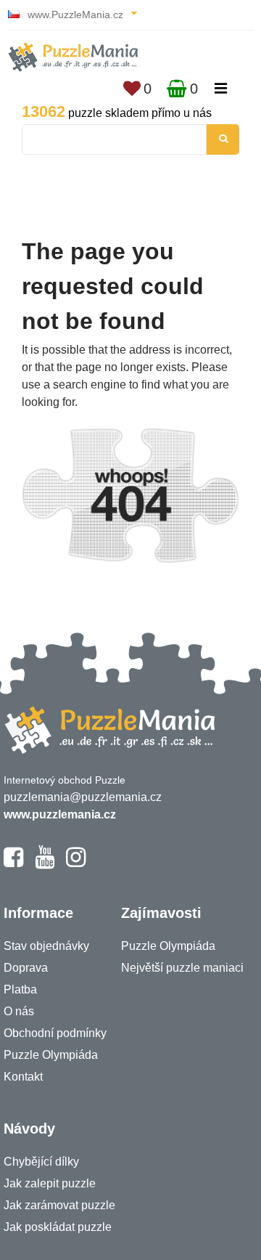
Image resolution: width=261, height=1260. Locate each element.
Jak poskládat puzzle (58, 1227)
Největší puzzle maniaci (182, 968)
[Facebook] (13, 863)
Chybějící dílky (41, 1161)
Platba (20, 989)
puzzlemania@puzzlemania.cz (83, 797)
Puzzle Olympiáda (51, 1055)
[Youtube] (44, 863)
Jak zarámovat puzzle (59, 1205)
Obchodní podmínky (55, 1033)
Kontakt (23, 1076)
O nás (19, 1011)
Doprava (26, 968)
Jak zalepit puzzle (50, 1183)
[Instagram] (76, 863)
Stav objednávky (46, 946)
